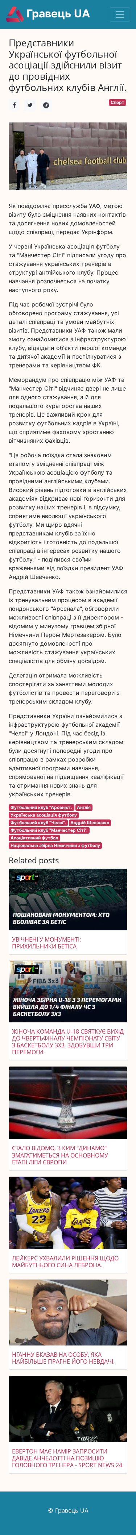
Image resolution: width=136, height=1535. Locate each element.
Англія (84, 807)
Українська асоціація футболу (44, 815)
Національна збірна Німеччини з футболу (55, 845)
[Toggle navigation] (120, 14)
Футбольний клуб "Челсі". (38, 822)
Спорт (117, 102)
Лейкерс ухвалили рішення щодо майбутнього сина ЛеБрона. (65, 1261)
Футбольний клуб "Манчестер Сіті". (49, 830)
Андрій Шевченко (89, 822)
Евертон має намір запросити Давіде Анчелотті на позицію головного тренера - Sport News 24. (68, 1458)
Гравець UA (57, 13)
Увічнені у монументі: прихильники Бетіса (46, 942)
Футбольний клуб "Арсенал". (42, 807)
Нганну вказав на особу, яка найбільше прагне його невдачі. (63, 1358)
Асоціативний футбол (34, 838)
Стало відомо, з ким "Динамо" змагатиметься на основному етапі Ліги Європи (60, 1155)
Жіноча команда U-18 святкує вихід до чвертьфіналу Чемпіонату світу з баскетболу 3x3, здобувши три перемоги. (68, 1041)
